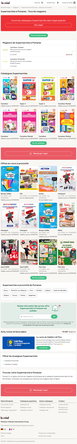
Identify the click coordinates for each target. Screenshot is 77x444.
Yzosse (14, 295)
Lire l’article (43, 348)
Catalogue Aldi (43, 410)
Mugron (6, 295)
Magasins (16, 7)
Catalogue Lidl (24, 404)
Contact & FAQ (63, 404)
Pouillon (39, 290)
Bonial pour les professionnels (63, 408)
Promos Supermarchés (38, 35)
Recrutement (63, 412)
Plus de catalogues (38, 143)
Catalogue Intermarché (46, 407)
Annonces (71, 7)
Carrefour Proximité (11, 361)
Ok (54, 316)
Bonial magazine (6, 407)
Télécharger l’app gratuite (9, 410)
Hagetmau (32, 295)
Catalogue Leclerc (25, 407)
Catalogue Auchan (45, 404)
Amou (6, 290)
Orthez (22, 295)
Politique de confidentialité (46, 433)
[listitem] (10, 91)
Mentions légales (6, 433)
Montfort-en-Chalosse (18, 290)
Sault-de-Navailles (60, 290)
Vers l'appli (38, 25)
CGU (2, 436)
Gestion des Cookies (45, 436)
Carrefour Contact (11, 364)
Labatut (47, 290)
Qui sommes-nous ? (7, 404)
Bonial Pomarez (5, 7)
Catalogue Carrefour (26, 410)
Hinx (31, 290)
